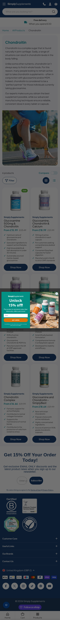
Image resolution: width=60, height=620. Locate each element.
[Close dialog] (56, 293)
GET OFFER (15, 320)
